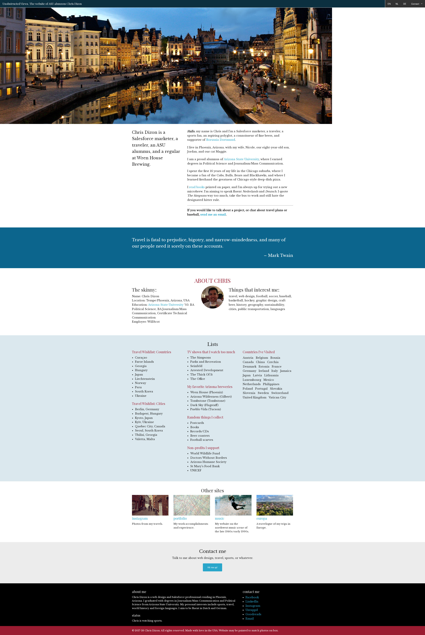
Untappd (252, 610)
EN (389, 3)
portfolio (180, 518)
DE (404, 3)
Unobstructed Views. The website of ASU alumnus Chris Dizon (42, 3)
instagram (140, 518)
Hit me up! (212, 567)
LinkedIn (252, 601)
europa (261, 518)
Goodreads (253, 614)
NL (397, 3)
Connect (415, 3)
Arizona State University (241, 159)
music (219, 518)
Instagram (253, 605)
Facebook (252, 597)
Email (250, 618)
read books (197, 187)
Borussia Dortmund (220, 139)
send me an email (213, 214)
